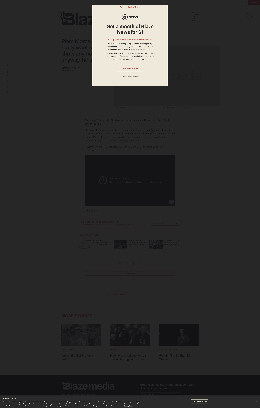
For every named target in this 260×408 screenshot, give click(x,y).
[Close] (257, 401)
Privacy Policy (128, 406)
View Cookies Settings (199, 401)
